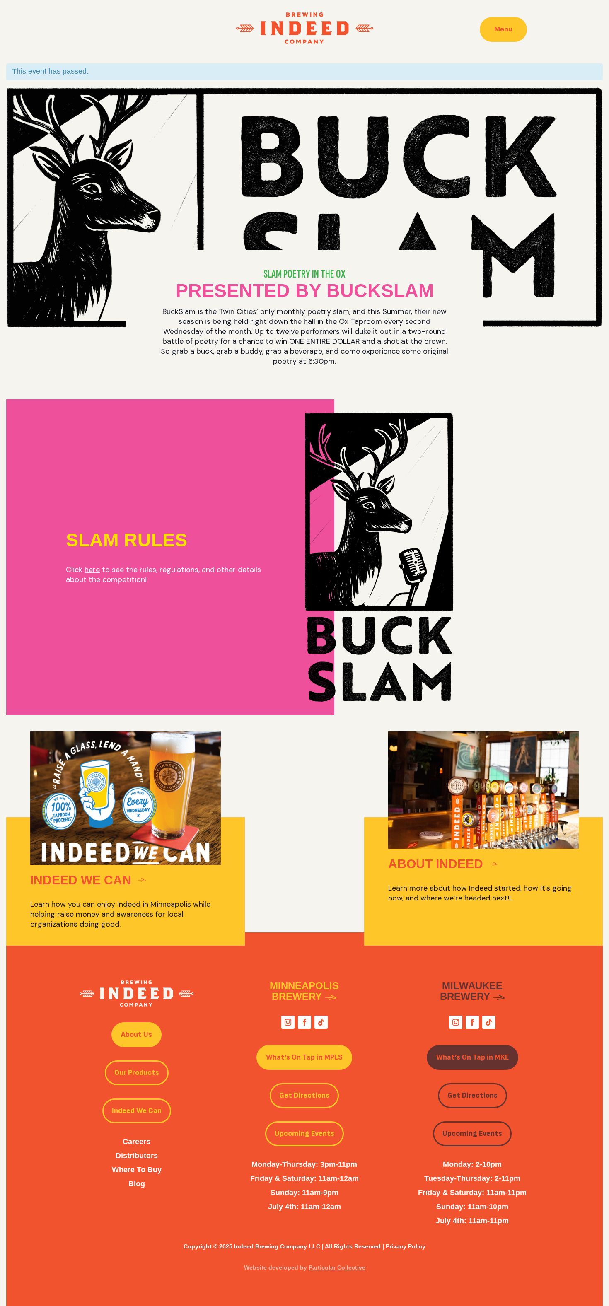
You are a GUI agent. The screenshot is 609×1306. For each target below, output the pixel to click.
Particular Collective (337, 1267)
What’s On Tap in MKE (472, 1057)
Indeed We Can (137, 1110)
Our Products (136, 1072)
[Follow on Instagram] (288, 1022)
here (92, 570)
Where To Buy (137, 1170)
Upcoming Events (304, 1133)
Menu (503, 29)
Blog (136, 1184)
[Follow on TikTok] (321, 1022)
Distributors (137, 1156)
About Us (136, 1034)
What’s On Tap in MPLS (304, 1057)
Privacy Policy (405, 1246)
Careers (136, 1141)
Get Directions (304, 1095)
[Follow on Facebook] (304, 1022)
